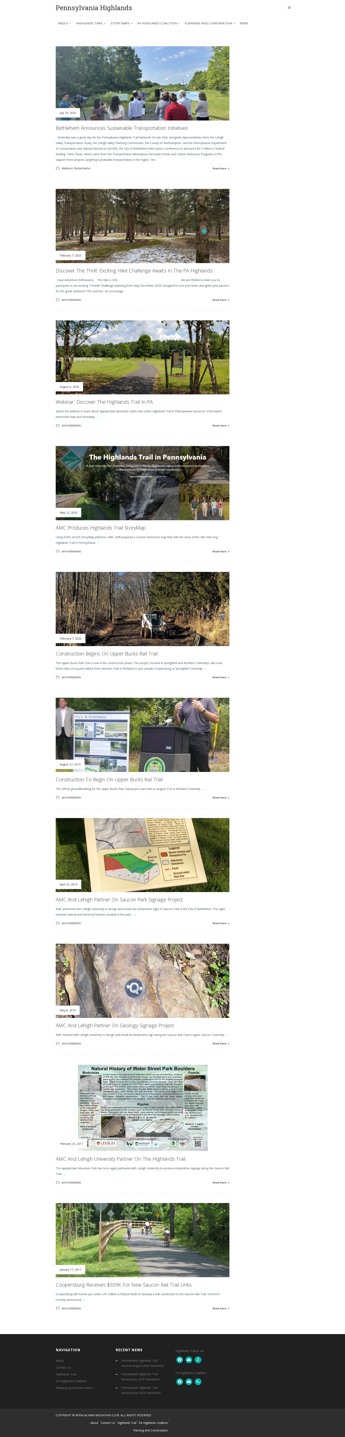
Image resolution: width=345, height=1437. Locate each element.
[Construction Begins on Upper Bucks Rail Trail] (142, 609)
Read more (220, 168)
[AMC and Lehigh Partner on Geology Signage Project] (142, 981)
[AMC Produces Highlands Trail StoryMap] (142, 483)
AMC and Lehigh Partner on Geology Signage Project (115, 1025)
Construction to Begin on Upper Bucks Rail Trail (109, 779)
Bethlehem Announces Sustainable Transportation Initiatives (122, 127)
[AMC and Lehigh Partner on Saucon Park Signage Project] (142, 855)
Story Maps (121, 23)
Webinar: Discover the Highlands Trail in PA (104, 401)
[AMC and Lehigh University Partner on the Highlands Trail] (142, 1107)
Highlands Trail (90, 23)
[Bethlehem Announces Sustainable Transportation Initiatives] (142, 83)
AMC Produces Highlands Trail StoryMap (101, 527)
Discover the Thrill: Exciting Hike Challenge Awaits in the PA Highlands (134, 270)
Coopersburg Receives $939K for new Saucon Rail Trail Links (124, 1284)
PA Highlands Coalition (157, 23)
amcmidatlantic (71, 300)
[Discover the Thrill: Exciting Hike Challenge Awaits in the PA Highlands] (142, 226)
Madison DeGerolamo (76, 168)
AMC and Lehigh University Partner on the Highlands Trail (120, 1158)
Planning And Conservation (209, 23)
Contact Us (63, 1367)
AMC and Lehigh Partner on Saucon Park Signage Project (119, 899)
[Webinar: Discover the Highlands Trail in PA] (142, 357)
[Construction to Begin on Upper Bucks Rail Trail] (142, 735)
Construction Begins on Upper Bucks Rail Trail (107, 653)
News (244, 23)
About (63, 23)
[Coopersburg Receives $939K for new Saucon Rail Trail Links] (142, 1240)
